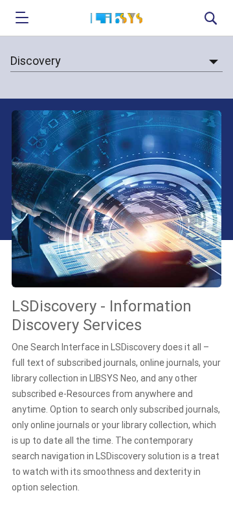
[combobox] (116, 61)
